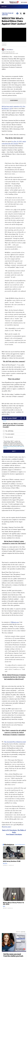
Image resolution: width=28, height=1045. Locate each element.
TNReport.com (15, 622)
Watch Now (23, 2)
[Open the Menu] (2, 2)
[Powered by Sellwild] (23, 931)
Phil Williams (10, 49)
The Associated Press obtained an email (15, 742)
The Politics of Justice (7, 13)
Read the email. (6, 827)
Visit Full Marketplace (20, 844)
